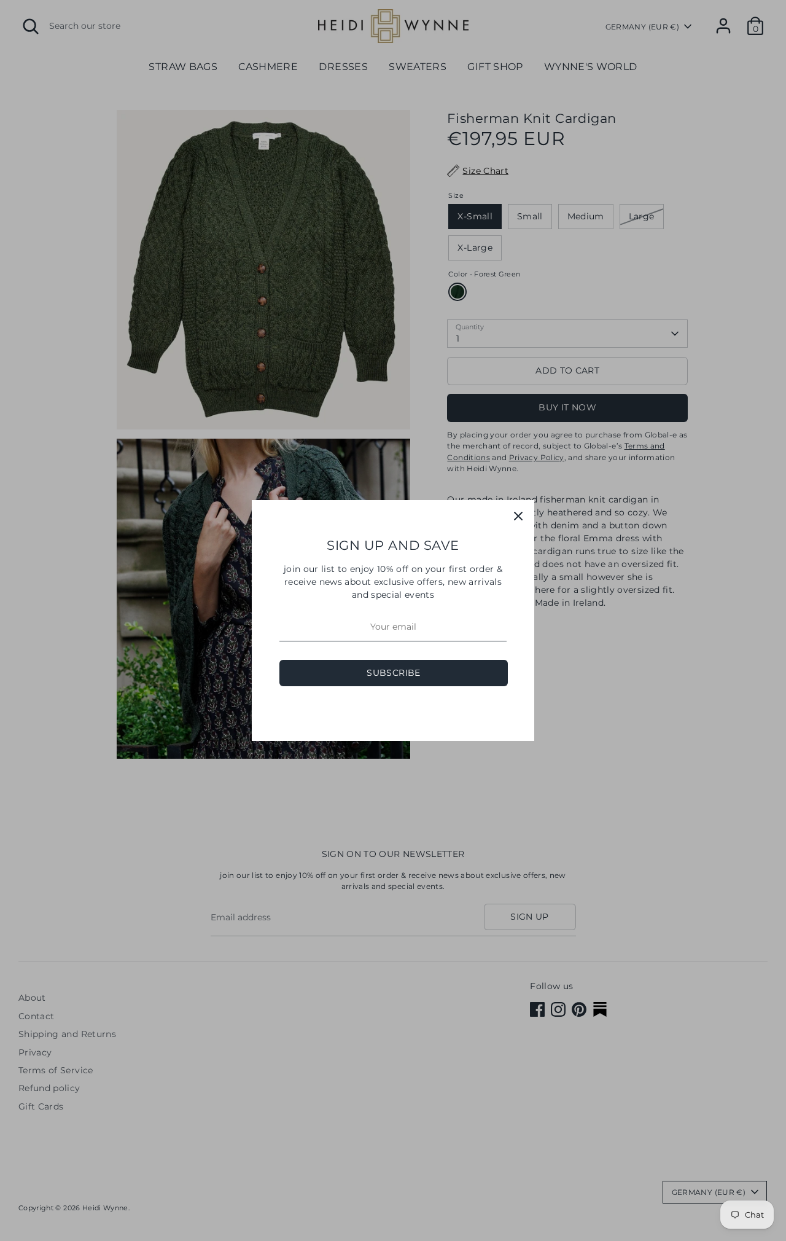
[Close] (518, 516)
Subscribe (393, 672)
